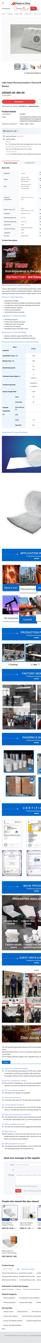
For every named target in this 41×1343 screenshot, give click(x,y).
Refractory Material (9, 1298)
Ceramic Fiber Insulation (10, 1316)
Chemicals (10, 14)
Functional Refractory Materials (28, 1280)
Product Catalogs (28, 1269)
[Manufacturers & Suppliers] (20, 3)
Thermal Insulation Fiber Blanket (31, 1316)
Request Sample (34, 106)
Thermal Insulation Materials (10, 1276)
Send (18, 1191)
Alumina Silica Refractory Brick (11, 1273)
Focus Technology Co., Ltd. (24, 1335)
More (3, 1329)
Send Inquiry (18, 102)
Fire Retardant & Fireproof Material (29, 1298)
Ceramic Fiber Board (9, 1302)
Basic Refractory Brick (25, 1273)
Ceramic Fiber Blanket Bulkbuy (12, 1325)
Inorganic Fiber (18, 14)
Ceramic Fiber (28, 14)
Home (3, 14)
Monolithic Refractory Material (28, 1276)
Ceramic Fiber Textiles (25, 1302)
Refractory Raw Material (9, 1280)
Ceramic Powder (8, 1311)
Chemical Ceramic (22, 1311)
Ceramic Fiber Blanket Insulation (13, 1321)
